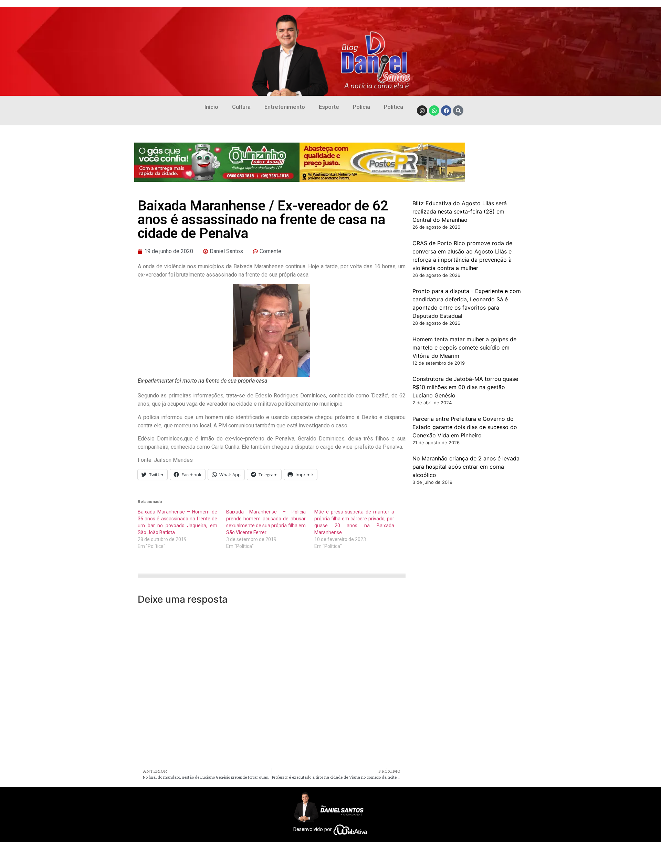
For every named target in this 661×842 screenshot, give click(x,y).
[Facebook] (446, 110)
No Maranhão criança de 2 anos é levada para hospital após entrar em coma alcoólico (466, 466)
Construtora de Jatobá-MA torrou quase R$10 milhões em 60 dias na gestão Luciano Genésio (465, 387)
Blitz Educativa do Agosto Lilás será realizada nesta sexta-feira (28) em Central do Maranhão (459, 211)
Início (211, 107)
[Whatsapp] (434, 110)
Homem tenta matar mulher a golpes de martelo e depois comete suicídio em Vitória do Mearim (464, 347)
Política (393, 107)
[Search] (458, 110)
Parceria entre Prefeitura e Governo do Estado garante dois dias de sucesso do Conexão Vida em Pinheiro (464, 427)
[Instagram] (422, 110)
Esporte (329, 107)
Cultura (241, 107)
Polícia (361, 107)
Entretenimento (284, 107)
